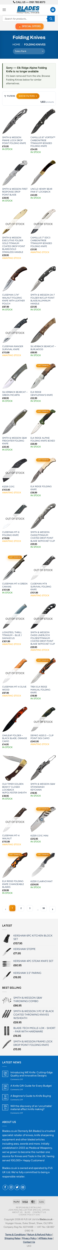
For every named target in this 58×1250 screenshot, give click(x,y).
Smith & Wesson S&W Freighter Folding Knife (14, 441)
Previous (5, 909)
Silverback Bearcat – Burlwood (43, 348)
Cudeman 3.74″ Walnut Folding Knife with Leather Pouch (13, 299)
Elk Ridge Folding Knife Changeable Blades (13, 884)
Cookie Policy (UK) (29, 1214)
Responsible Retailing (28, 1207)
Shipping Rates (12, 1238)
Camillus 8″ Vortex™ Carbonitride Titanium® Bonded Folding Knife (42, 141)
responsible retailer (13, 1176)
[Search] (51, 19)
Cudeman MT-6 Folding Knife (10, 533)
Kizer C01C (8, 486)
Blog (27, 1212)
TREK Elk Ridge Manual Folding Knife (40, 689)
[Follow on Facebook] (5, 1187)
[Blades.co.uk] (28, 9)
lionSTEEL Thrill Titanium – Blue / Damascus (12, 635)
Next (52, 909)
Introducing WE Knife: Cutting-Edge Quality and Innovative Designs (31, 1074)
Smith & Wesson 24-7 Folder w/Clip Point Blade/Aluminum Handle (42, 299)
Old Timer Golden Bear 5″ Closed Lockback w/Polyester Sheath (14, 788)
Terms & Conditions (15, 1234)
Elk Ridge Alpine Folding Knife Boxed (42, 439)
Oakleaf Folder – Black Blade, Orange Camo (14, 738)
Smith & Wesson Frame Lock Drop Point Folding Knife (14, 140)
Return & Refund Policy (39, 1234)
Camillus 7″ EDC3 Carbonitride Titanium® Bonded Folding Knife (41, 242)
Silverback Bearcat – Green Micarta (15, 393)
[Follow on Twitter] (17, 1187)
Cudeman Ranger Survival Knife (12, 348)
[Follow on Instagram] (11, 1187)
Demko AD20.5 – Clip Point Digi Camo (42, 737)
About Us (17, 1212)
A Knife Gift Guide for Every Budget (31, 1085)
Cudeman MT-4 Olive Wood (14, 688)
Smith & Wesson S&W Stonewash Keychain (42, 787)
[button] (4, 10)
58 (44, 908)
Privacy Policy (29, 1238)
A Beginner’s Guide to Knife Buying (30, 1095)
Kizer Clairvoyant (41, 881)
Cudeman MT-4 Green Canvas (15, 585)
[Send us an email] (23, 1187)
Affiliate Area (45, 1238)
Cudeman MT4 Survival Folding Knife (40, 586)
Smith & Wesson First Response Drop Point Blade (15, 192)
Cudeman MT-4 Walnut (10, 837)
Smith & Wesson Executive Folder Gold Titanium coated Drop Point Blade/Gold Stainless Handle (13, 244)
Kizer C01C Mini (39, 835)
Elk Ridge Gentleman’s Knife (41, 393)
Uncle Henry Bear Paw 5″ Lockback (41, 190)
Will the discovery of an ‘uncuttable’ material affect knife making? (31, 1107)
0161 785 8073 (37, 2)
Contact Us (39, 1212)
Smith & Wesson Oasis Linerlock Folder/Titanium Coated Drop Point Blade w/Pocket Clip (42, 638)
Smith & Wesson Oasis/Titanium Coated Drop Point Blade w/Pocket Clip (42, 536)
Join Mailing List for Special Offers (29, 1210)
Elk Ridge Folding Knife (41, 488)
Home (16, 44)
